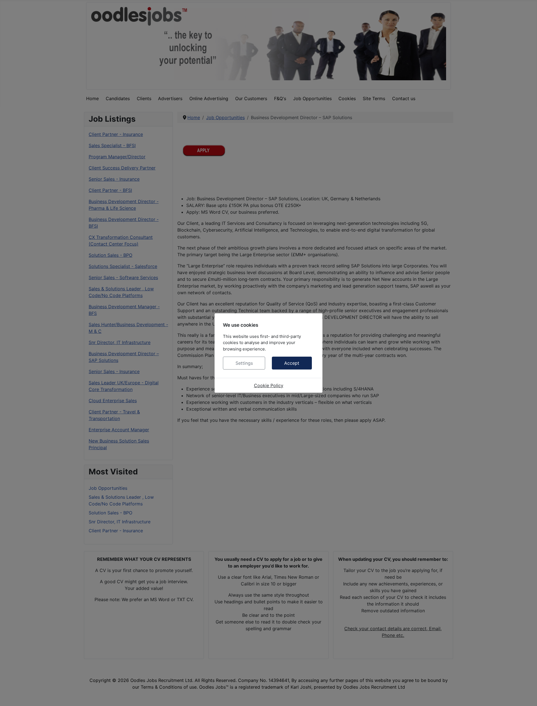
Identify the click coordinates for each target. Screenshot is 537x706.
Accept (291, 363)
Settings (244, 363)
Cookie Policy (268, 385)
